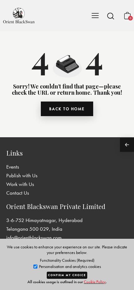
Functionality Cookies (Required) (67, 260)
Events (12, 166)
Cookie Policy (95, 281)
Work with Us (20, 184)
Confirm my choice (67, 275)
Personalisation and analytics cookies (69, 266)
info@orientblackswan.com (34, 237)
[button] (111, 15)
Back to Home (67, 108)
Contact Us (17, 192)
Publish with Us (21, 175)
